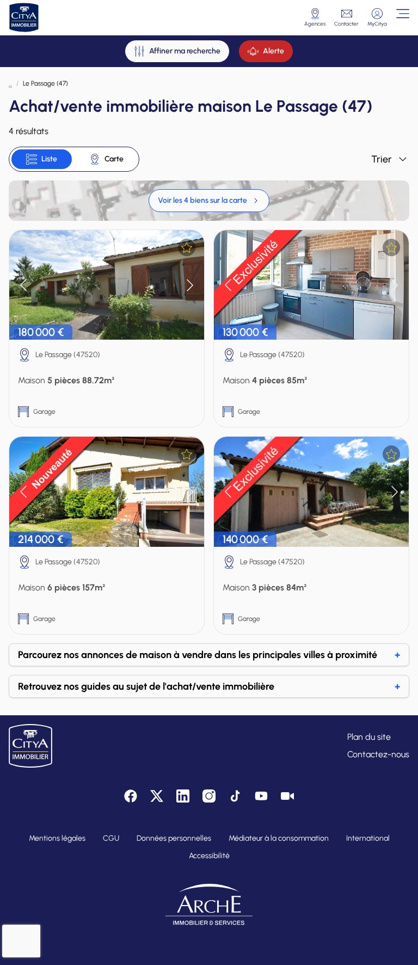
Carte (114, 159)
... (10, 83)
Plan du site (369, 737)
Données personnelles (174, 838)
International (368, 838)
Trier (381, 159)
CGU (111, 838)
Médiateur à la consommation (279, 838)
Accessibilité (209, 855)
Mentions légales (57, 838)
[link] (209, 200)
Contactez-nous (378, 754)
